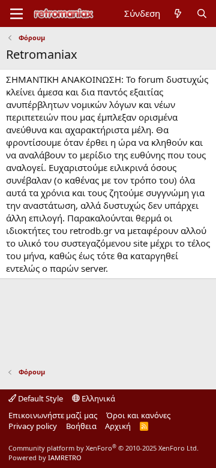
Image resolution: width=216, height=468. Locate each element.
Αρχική (118, 426)
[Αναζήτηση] (202, 13)
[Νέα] (178, 13)
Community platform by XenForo (103, 447)
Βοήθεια (81, 426)
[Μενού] (16, 14)
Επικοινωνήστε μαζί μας (52, 415)
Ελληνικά (97, 398)
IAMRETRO (65, 457)
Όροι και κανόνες (138, 415)
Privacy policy (32, 426)
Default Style (39, 398)
